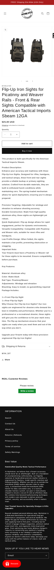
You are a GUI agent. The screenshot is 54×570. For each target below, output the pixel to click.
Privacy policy (11, 441)
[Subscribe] (46, 555)
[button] (5, 13)
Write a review (27, 391)
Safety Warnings (12, 452)
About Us (9, 429)
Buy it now (27, 151)
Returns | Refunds (13, 435)
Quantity (5, 129)
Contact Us (10, 424)
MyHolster (22, 568)
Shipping (5, 125)
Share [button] (7, 360)
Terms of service (12, 446)
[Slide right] (32, 81)
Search (8, 418)
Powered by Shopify (33, 568)
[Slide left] (21, 81)
